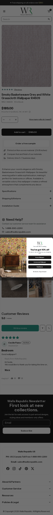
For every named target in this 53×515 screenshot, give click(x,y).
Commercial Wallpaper (40, 262)
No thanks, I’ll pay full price (40, 271)
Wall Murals (40, 267)
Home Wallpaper (39, 257)
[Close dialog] (51, 239)
